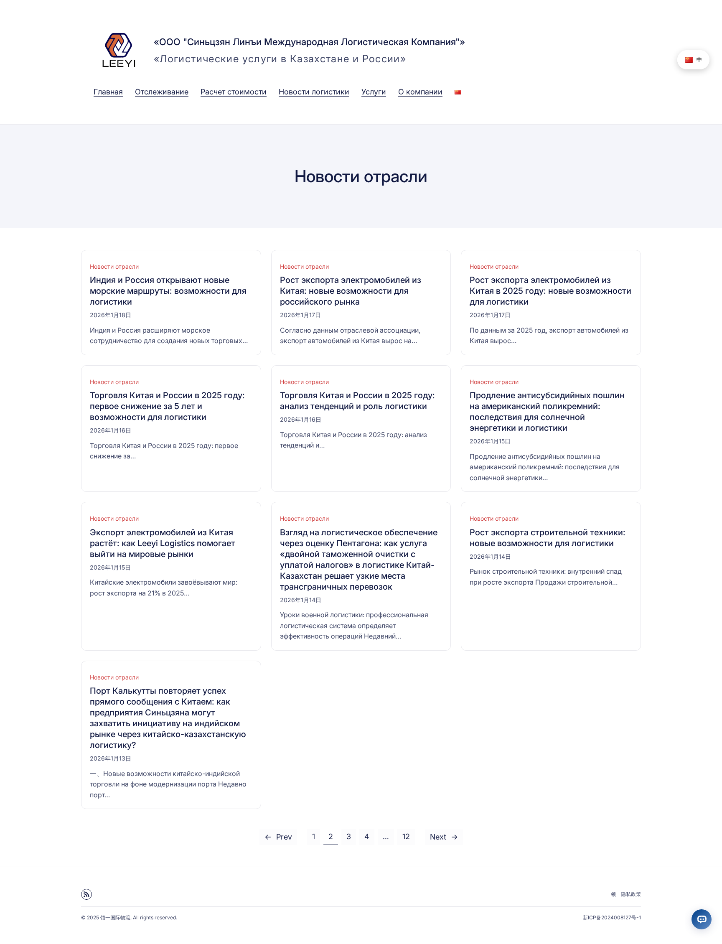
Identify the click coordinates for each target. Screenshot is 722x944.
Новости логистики (314, 91)
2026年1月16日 (110, 430)
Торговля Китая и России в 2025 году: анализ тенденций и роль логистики (357, 400)
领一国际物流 (115, 917)
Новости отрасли (114, 266)
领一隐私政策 (626, 894)
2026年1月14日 (300, 599)
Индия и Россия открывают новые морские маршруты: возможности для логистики (168, 291)
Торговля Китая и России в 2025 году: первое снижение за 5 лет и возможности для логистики (167, 406)
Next (444, 836)
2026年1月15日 (490, 441)
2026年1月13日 (110, 758)
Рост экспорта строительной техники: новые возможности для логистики (547, 537)
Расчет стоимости (234, 91)
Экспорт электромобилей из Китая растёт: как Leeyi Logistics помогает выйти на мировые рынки (162, 543)
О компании (420, 91)
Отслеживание (161, 91)
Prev (278, 836)
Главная (108, 91)
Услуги (373, 91)
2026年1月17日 (300, 314)
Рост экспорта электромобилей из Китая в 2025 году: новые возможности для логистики (550, 291)
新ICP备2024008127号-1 (612, 917)
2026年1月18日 (110, 314)
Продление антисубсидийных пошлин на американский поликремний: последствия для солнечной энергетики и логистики (547, 411)
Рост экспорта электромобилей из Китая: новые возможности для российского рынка (350, 291)
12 (406, 836)
